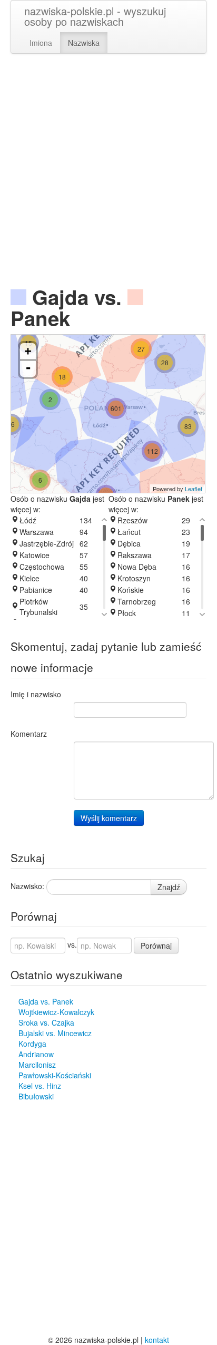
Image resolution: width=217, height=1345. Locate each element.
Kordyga (32, 1043)
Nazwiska (84, 42)
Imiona (40, 42)
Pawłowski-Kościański (54, 1075)
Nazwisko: (27, 886)
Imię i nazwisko (36, 694)
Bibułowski (36, 1096)
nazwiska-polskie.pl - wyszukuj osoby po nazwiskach (95, 16)
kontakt (157, 1339)
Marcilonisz (37, 1064)
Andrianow (36, 1054)
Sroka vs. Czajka (46, 1022)
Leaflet (193, 488)
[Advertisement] (108, 172)
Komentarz (29, 733)
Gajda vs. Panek (45, 1001)
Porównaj (156, 945)
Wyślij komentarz (109, 818)
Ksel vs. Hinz (39, 1085)
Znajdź (168, 887)
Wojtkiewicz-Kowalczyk (56, 1012)
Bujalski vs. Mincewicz (55, 1033)
